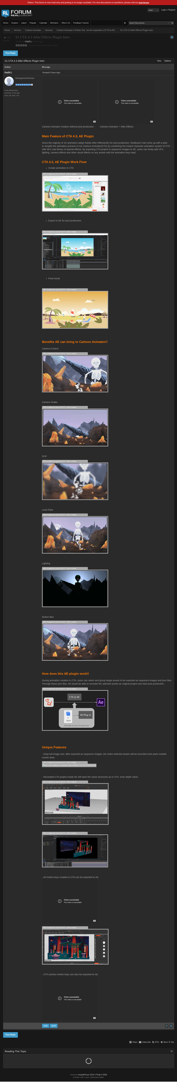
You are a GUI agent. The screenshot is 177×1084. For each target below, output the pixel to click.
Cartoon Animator (33, 30)
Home (5, 23)
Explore (15, 23)
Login (163, 10)
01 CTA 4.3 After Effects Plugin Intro (136, 30)
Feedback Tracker (81, 23)
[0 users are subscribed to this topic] (172, 37)
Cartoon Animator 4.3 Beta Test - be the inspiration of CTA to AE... (86, 30)
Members (54, 23)
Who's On (66, 23)
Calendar (43, 23)
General (48, 30)
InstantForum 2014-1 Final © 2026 (92, 1075)
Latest (23, 23)
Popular (33, 23)
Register (171, 10)
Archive (17, 30)
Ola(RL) (28, 42)
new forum (144, 3)
